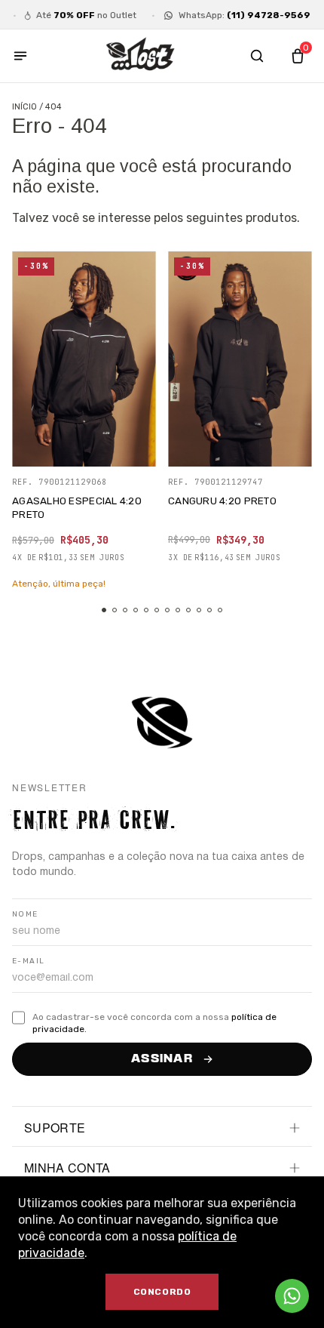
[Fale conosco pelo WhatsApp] (292, 1296)
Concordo (162, 1291)
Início (24, 107)
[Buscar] (257, 55)
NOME (25, 914)
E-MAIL (28, 961)
